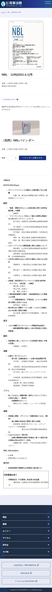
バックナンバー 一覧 (10, 99)
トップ (3, 12)
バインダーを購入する (32, 158)
